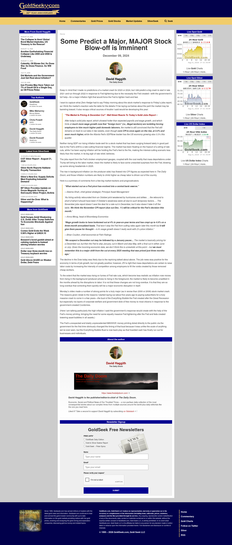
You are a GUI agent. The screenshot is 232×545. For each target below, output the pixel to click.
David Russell (37, 137)
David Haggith (37, 128)
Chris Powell (36, 119)
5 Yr (210, 35)
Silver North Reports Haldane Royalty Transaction (35, 169)
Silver (184, 530)
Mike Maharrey (37, 110)
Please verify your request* (94, 473)
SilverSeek (152, 21)
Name (86, 452)
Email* (86, 462)
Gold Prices (97, 21)
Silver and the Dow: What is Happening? (34, 200)
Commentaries (78, 21)
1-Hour (186, 71)
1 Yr (204, 35)
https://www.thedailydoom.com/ (115, 393)
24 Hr (180, 35)
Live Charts (194, 68)
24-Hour (195, 71)
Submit (116, 490)
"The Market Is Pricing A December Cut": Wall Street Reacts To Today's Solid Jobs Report (110, 115)
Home (62, 21)
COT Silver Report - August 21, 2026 (36, 160)
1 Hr (186, 35)
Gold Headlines (27, 214)
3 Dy (198, 35)
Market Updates (134, 21)
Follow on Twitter (189, 525)
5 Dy (192, 35)
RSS (183, 535)
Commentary (187, 516)
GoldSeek (34, 101)
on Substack (129, 411)
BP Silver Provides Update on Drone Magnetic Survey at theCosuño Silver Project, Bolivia (37, 190)
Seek (170, 21)
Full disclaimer (144, 525)
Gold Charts (187, 521)
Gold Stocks (114, 21)
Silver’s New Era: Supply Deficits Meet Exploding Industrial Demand (37, 179)
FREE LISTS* (88, 436)
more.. (203, 71)
